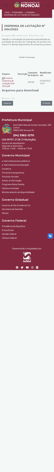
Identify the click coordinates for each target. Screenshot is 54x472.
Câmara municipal (10, 188)
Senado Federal (9, 234)
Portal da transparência (13, 172)
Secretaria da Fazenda (12, 209)
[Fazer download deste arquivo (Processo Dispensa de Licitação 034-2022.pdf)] (3, 78)
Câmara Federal (9, 238)
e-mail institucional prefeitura (16, 161)
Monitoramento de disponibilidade (18, 192)
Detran (5, 213)
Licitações (7, 35)
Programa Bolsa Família (13, 184)
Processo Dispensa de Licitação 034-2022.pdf (8, 82)
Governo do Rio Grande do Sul (16, 205)
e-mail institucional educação (15, 164)
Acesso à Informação (11, 180)
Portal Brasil (8, 230)
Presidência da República (13, 226)
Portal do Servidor (10, 176)
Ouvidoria (6, 168)
